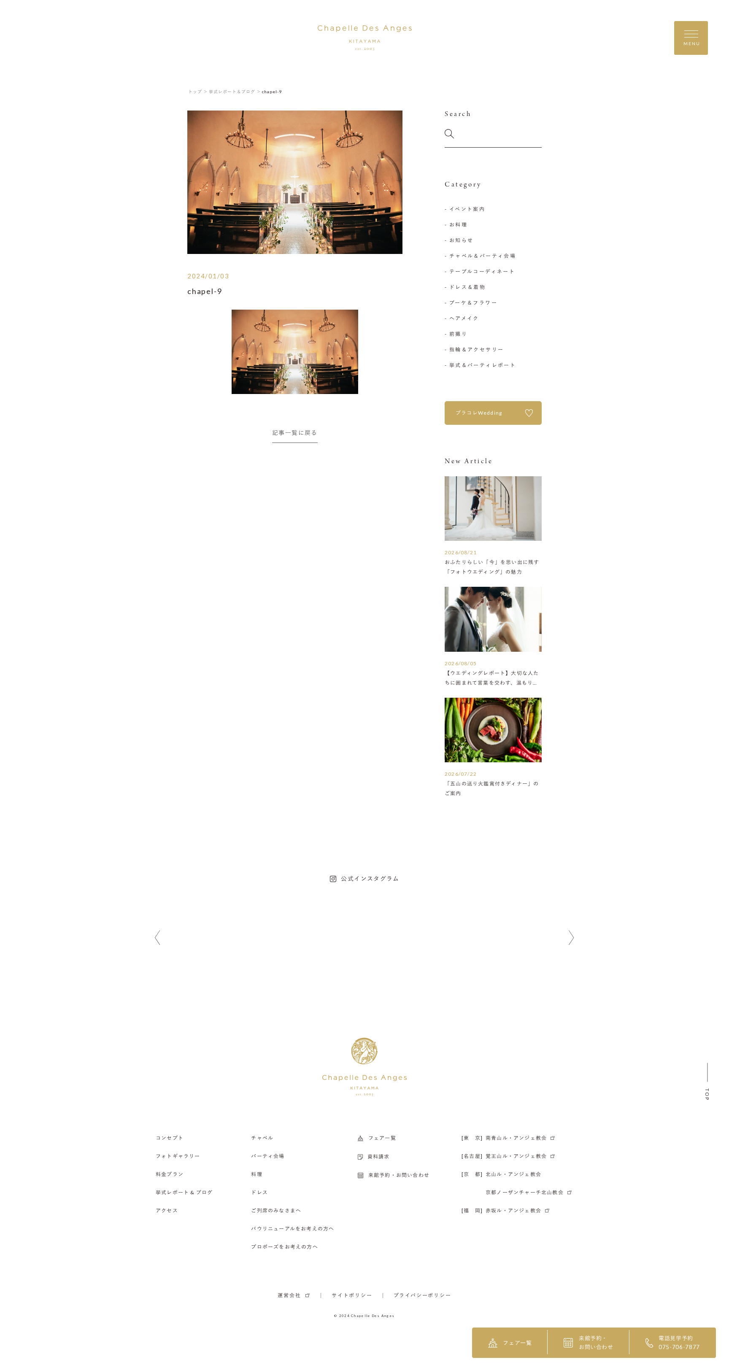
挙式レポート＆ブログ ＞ (235, 91)
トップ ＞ (198, 91)
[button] (157, 938)
